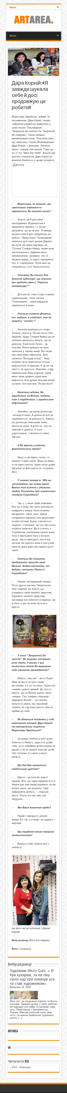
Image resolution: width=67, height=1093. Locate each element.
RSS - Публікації (21, 1067)
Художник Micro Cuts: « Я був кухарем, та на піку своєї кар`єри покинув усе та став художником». (32, 977)
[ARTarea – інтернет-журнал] (33, 22)
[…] (20, 1018)
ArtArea (13, 1031)
